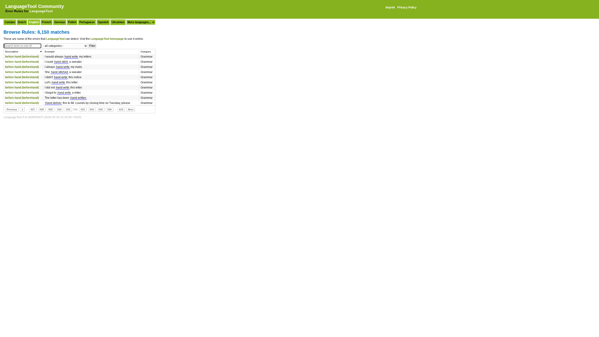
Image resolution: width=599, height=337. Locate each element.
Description (11, 51)
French (46, 22)
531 (68, 109)
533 (83, 109)
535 (101, 109)
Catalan (10, 22)
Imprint (390, 7)
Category (146, 51)
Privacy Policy (406, 7)
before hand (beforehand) (22, 56)
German (59, 22)
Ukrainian (118, 22)
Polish (72, 22)
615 (121, 109)
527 (33, 109)
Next (130, 109)
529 (50, 109)
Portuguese (87, 22)
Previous (12, 109)
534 (92, 109)
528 (42, 109)
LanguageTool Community (34, 6)
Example (50, 51)
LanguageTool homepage (107, 38)
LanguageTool (41, 11)
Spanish (103, 22)
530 (59, 109)
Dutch (22, 22)
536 (109, 109)
